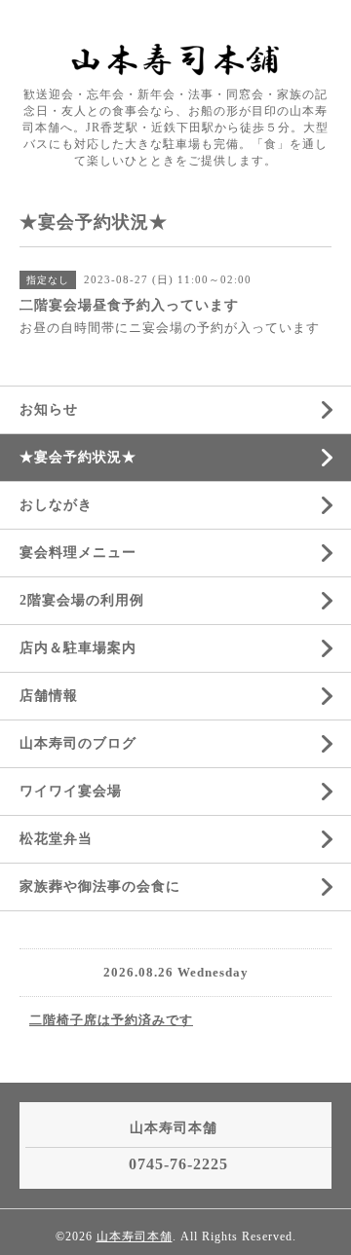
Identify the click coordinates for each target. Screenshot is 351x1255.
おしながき (56, 505)
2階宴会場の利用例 (82, 600)
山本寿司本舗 (135, 1236)
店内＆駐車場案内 (78, 648)
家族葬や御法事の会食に (100, 886)
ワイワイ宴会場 (71, 791)
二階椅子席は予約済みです (111, 1020)
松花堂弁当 (56, 838)
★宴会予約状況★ (78, 457)
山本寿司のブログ (78, 743)
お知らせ (49, 409)
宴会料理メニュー (78, 552)
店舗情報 (49, 695)
